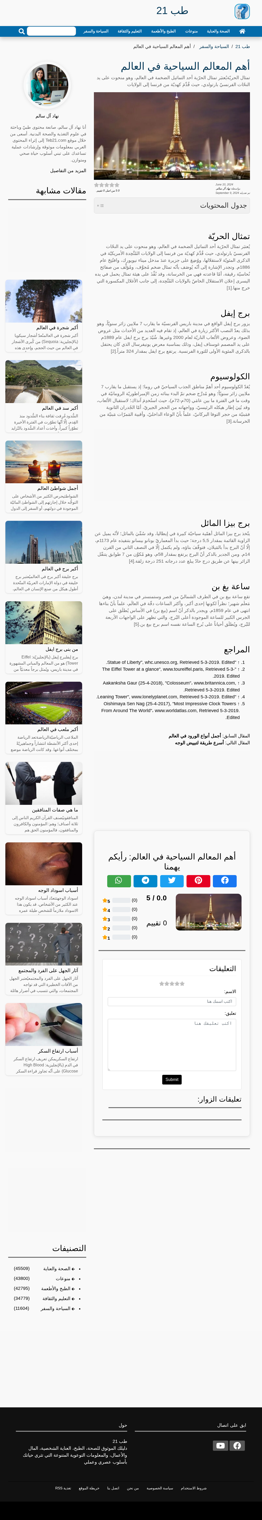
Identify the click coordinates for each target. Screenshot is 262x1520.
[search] (22, 31)
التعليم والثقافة (130, 31)
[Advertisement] (172, 465)
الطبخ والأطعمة (163, 31)
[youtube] (220, 1446)
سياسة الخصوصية (160, 1488)
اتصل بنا (113, 1488)
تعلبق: (230, 1013)
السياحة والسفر (95, 31)
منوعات (191, 31)
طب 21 (242, 46)
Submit (172, 1079)
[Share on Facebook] (224, 881)
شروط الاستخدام (194, 1488)
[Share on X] (172, 881)
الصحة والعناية (218, 31)
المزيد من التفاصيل (68, 170)
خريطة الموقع (89, 1488)
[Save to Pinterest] (198, 881)
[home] (242, 31)
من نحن (133, 1488)
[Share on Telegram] (145, 881)
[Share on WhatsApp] (119, 881)
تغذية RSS (63, 1488)
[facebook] (237, 1446)
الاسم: (230, 991)
